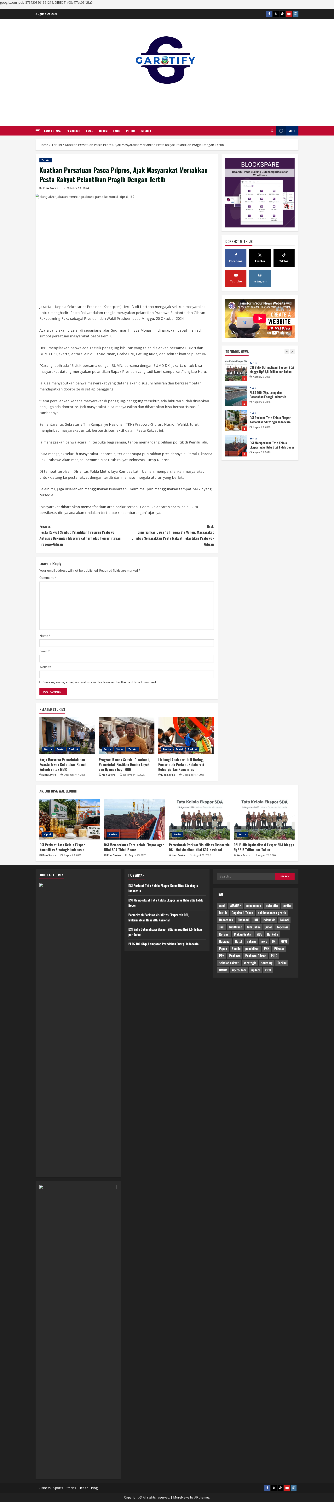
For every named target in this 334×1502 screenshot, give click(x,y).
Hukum (103, 131)
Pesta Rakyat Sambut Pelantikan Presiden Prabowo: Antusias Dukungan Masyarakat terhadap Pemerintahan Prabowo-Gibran (80, 535)
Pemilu (236, 948)
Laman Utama (52, 131)
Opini (253, 363)
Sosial (60, 749)
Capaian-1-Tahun (242, 912)
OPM (284, 941)
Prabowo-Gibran (255, 955)
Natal (238, 941)
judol (268, 927)
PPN (221, 955)
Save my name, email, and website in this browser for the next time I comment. (100, 682)
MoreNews (181, 1497)
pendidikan (252, 948)
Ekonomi (243, 920)
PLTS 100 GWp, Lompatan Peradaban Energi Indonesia (236, 370)
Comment (47, 578)
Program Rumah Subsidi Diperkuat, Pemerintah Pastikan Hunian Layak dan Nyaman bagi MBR (124, 764)
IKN (255, 920)
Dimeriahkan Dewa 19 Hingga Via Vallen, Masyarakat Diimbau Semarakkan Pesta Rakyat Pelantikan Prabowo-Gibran (173, 535)
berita (287, 905)
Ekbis (116, 131)
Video (292, 131)
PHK (266, 948)
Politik (130, 131)
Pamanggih (73, 131)
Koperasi (282, 927)
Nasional (224, 941)
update (255, 970)
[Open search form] (272, 131)
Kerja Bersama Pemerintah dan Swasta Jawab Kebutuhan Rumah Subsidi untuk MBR (62, 764)
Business (44, 1488)
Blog (94, 1488)
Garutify (167, 100)
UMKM (223, 970)
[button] (38, 130)
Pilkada (279, 948)
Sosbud (146, 131)
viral (268, 970)
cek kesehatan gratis (272, 912)
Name (45, 636)
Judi (221, 927)
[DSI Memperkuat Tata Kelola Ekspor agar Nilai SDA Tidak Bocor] (134, 819)
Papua (223, 948)
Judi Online (254, 927)
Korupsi (224, 934)
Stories (71, 1488)
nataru (251, 941)
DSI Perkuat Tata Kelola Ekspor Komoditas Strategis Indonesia (236, 395)
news (264, 941)
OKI (274, 941)
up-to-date (239, 970)
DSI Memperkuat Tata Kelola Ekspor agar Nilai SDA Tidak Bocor (236, 420)
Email (44, 651)
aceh (222, 905)
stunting (267, 963)
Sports (58, 1488)
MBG (259, 934)
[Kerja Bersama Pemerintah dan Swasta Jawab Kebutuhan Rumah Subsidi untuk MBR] (67, 735)
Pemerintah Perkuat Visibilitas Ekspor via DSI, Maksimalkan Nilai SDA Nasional (236, 445)
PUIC (274, 955)
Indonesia (269, 920)
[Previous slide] (287, 351)
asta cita (272, 905)
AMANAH (235, 905)
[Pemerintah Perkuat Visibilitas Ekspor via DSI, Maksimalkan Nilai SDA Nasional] (199, 819)
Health (83, 1488)
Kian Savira (50, 188)
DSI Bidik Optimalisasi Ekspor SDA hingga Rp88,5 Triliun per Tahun (264, 847)
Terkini (45, 160)
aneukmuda (253, 905)
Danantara (226, 920)
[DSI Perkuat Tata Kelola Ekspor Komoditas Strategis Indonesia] (69, 819)
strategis (250, 963)
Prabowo (234, 955)
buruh (223, 912)
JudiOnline (235, 927)
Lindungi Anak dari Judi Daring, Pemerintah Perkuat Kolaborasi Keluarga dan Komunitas (181, 764)
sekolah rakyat (229, 963)
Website (45, 667)
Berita (48, 749)
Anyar (89, 131)
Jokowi (284, 920)
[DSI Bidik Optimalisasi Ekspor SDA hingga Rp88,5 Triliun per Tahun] (264, 819)
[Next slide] (292, 351)
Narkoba (272, 934)
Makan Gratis (243, 934)
